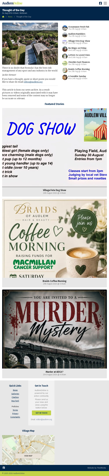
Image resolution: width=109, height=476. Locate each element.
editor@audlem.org (33, 82)
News (10, 17)
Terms (15, 410)
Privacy (15, 414)
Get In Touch (41, 413)
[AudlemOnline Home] (12, 3)
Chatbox (15, 397)
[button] (105, 3)
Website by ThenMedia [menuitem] (96, 468)
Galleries (15, 394)
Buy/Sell (15, 401)
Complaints (15, 417)
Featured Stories (54, 104)
